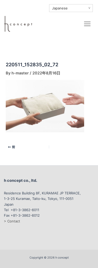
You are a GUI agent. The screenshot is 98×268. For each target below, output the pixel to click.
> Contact (12, 221)
